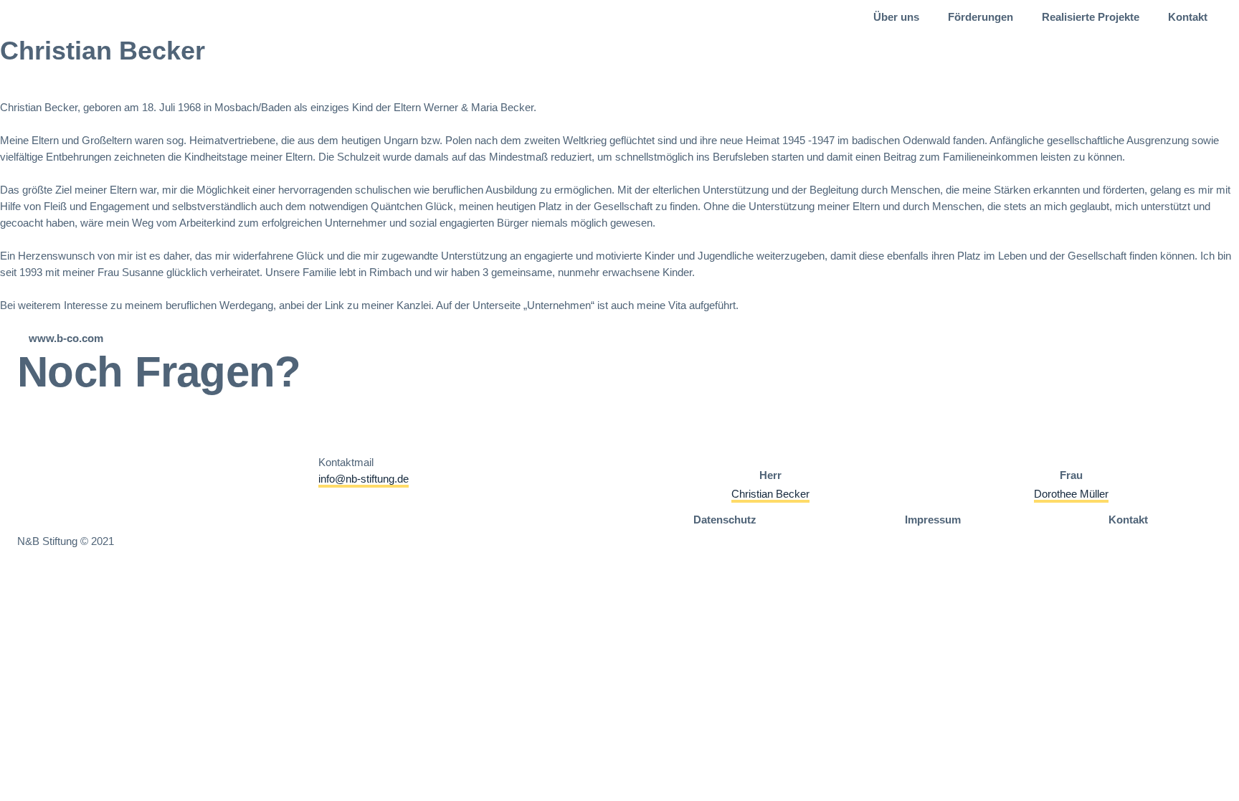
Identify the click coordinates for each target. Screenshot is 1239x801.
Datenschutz (724, 519)
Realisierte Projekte (1090, 17)
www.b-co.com (66, 338)
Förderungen (980, 17)
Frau (1071, 475)
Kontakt (1187, 17)
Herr (770, 475)
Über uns (896, 17)
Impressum (933, 519)
